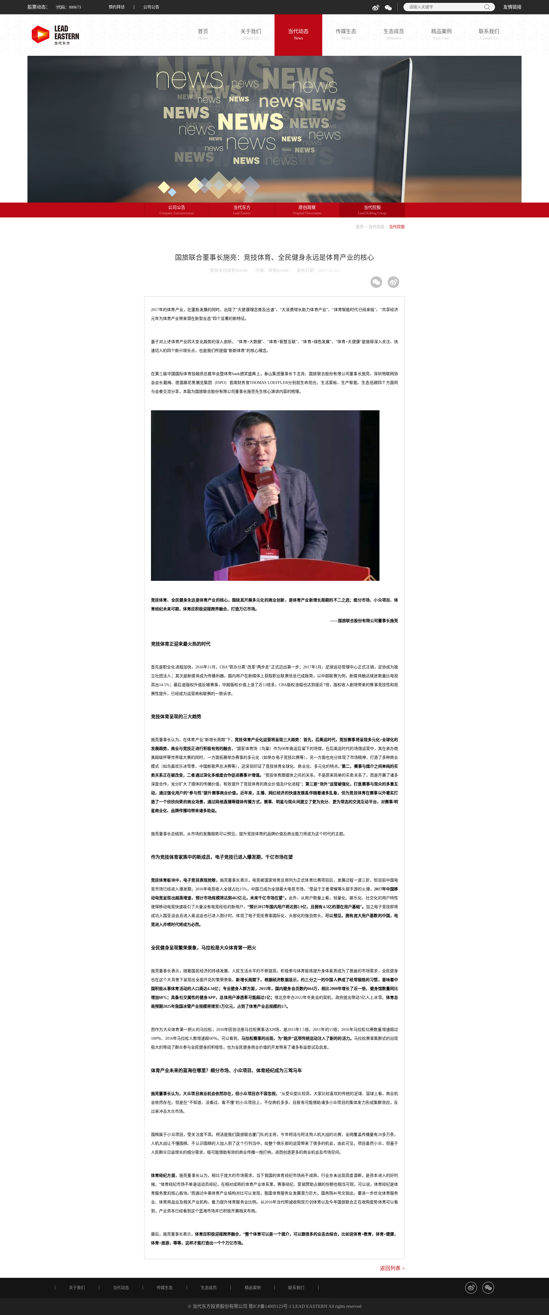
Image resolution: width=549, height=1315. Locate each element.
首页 (203, 34)
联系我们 (489, 34)
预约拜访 (117, 7)
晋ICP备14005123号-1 (269, 1306)
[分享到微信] (376, 282)
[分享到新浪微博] (393, 282)
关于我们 (250, 34)
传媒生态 (346, 34)
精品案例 (441, 34)
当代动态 (298, 34)
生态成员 (393, 34)
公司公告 (151, 7)
